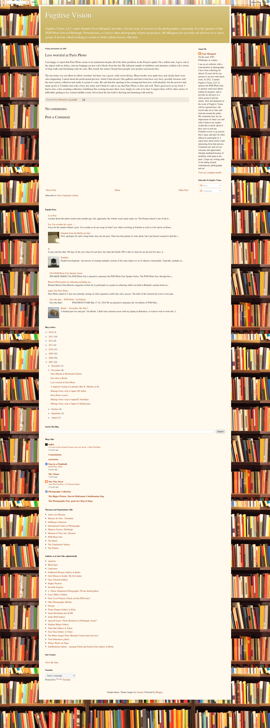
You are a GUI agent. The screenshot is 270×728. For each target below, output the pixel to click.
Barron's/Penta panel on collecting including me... (70, 281)
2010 (51, 349)
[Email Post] (83, 99)
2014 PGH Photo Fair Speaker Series (66, 273)
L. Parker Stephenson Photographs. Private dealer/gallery (73, 590)
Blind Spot (53, 564)
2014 (51, 332)
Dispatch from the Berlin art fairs (75, 233)
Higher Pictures (55, 583)
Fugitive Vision (68, 15)
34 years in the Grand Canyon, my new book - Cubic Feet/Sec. (74, 447)
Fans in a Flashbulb (57, 464)
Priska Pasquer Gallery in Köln (61, 609)
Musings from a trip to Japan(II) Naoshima (70, 399)
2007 (51, 361)
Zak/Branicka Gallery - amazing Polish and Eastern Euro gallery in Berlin (81, 646)
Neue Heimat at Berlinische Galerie (66, 373)
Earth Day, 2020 (55, 466)
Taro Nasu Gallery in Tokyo (60, 631)
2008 (51, 357)
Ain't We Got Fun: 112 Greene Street (64, 484)
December (56, 365)
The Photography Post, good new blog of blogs (70, 501)
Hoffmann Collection (57, 522)
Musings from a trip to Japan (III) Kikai (68, 390)
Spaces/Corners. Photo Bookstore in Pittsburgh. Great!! (72, 620)
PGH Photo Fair (55, 536)
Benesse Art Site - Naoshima (60, 518)
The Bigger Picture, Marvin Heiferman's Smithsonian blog (76, 496)
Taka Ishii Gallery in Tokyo (60, 628)
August (54, 417)
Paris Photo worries (59, 395)
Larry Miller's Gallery (58, 594)
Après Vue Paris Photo (58, 290)
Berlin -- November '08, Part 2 (74, 308)
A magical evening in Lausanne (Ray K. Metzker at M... (75, 386)
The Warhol (53, 548)
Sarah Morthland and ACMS (60, 613)
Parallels (64, 257)
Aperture (52, 560)
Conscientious (54, 454)
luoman (140, 692)
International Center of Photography (64, 525)
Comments (207, 190)
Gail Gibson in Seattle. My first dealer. (65, 575)
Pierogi (51, 605)
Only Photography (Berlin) (60, 601)
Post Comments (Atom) (67, 195)
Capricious (52, 568)
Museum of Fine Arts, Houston (61, 533)
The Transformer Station (59, 544)
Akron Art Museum (56, 514)
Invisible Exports (55, 587)
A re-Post (52, 215)
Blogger (159, 692)
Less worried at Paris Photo (63, 382)
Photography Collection (59, 491)
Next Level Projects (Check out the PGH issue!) (69, 598)
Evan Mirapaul (208, 53)
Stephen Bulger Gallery (58, 624)
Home (117, 190)
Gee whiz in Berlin (59, 378)
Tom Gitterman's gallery (59, 639)
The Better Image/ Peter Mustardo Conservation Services (73, 635)
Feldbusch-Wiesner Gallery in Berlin (64, 572)
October (55, 409)
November (56, 370)
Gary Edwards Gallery (58, 579)
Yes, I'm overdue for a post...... (62, 224)
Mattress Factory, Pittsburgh (60, 529)
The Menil (52, 540)
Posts (204, 185)
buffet (51, 444)
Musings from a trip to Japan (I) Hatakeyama (70, 403)
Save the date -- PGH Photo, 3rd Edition (68, 299)
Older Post (183, 190)
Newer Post (51, 190)
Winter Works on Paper (58, 642)
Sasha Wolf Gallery (56, 616)
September (56, 413)
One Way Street (55, 481)
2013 (51, 336)
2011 (51, 344)
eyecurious (53, 459)
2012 (51, 340)
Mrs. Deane (53, 474)
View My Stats (51, 662)
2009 (51, 353)
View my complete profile (209, 172)
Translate (66, 679)
